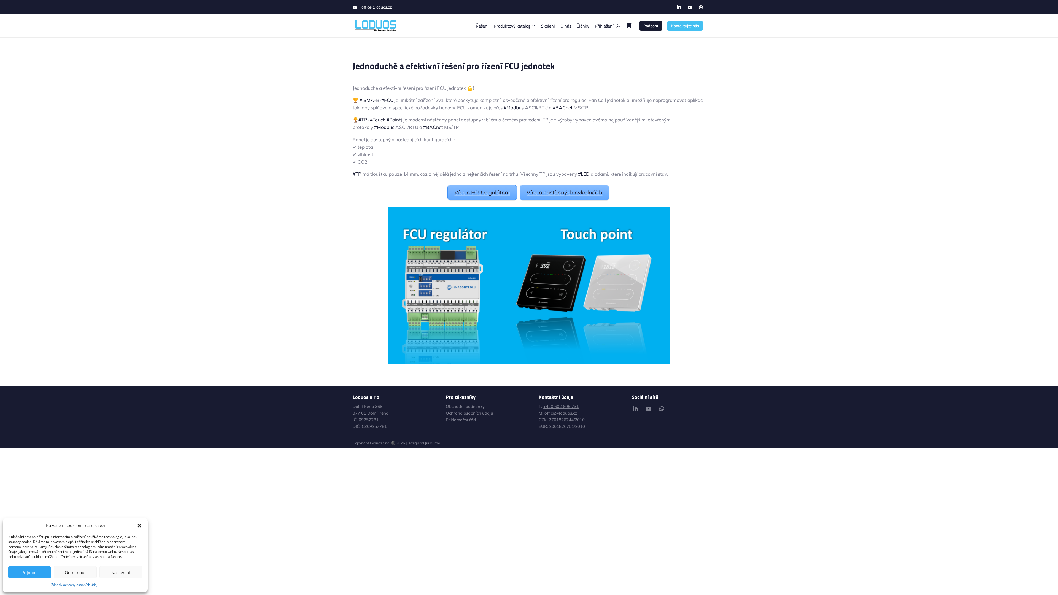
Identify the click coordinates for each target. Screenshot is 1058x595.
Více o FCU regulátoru (482, 192)
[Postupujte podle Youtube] (689, 7)
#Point (394, 120)
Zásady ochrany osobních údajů (75, 584)
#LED (584, 174)
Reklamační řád (461, 419)
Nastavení (120, 572)
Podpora (650, 26)
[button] (139, 525)
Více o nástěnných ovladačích (564, 192)
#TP (362, 120)
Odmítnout (75, 572)
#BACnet (563, 107)
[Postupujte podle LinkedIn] (678, 7)
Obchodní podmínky (465, 406)
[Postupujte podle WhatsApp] (701, 7)
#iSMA (367, 100)
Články (583, 26)
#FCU (387, 100)
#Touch (377, 120)
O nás (565, 26)
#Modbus (514, 107)
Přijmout (29, 572)
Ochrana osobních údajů (469, 413)
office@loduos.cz (376, 7)
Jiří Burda (432, 443)
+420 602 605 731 (561, 406)
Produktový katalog (512, 26)
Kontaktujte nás (685, 26)
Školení (548, 26)
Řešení (482, 26)
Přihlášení (604, 26)
